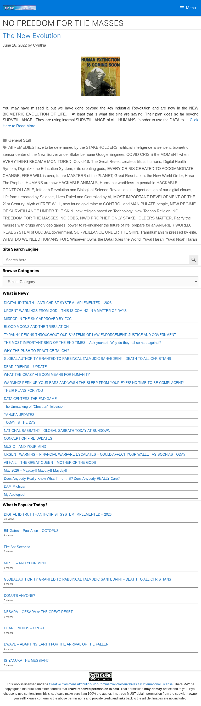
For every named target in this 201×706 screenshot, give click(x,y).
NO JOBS (69, 218)
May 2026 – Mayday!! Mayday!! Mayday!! (35, 470)
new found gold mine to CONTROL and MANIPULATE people (115, 204)
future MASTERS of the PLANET (84, 175)
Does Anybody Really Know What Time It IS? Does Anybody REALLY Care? (62, 479)
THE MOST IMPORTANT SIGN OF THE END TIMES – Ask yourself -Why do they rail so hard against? (82, 343)
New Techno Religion (152, 211)
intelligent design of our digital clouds (160, 189)
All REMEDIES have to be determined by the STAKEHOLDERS (63, 147)
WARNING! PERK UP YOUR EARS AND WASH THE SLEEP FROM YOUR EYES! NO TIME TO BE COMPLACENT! (94, 383)
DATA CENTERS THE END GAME (30, 399)
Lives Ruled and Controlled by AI (83, 197)
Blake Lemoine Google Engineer (97, 154)
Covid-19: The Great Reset (97, 161)
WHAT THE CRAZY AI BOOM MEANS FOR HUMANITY (47, 375)
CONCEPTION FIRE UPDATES (28, 438)
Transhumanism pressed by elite (168, 232)
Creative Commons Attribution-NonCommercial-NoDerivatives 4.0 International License (111, 684)
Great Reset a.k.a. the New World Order (148, 175)
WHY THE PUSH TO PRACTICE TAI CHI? (36, 351)
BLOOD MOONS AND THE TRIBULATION (36, 327)
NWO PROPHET (94, 218)
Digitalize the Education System (45, 168)
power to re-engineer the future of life (99, 225)
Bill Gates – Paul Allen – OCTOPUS (31, 531)
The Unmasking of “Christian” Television (34, 407)
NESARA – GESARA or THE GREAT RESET (38, 612)
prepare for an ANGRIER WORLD (161, 225)
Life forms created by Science (28, 197)
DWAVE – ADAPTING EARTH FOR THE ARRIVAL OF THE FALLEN (56, 644)
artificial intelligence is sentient (145, 147)
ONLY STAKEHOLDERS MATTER (141, 218)
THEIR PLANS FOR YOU (23, 391)
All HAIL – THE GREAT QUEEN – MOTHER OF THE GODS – (51, 463)
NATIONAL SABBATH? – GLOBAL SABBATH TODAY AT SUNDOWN (57, 431)
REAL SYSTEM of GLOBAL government (37, 232)
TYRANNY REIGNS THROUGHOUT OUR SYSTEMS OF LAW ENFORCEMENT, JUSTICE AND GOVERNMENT (90, 335)
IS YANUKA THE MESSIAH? (26, 661)
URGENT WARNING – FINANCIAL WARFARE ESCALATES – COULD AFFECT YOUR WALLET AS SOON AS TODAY (95, 454)
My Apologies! (14, 495)
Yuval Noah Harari (181, 239)
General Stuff (19, 140)
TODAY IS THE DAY (20, 422)
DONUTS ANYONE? (19, 596)
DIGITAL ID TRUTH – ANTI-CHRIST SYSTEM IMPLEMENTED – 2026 (57, 303)
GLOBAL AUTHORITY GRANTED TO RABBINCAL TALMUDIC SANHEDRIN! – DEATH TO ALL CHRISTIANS (87, 359)
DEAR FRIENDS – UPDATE (25, 367)
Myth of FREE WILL (43, 204)
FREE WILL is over (38, 175)
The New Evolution (32, 36)
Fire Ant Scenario (17, 547)
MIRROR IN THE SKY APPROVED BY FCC (37, 319)
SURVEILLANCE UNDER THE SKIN (106, 232)
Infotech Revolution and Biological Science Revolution (81, 189)
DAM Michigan (15, 486)
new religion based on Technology (103, 211)
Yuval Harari (153, 239)
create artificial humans (141, 161)
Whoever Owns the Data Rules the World (105, 239)
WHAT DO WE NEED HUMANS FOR (35, 239)
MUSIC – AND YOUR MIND (25, 447)
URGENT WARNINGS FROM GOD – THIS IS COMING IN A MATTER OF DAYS (65, 311)
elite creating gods (89, 168)
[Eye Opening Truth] (19, 8)
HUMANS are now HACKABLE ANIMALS (62, 182)
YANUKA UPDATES (19, 415)
